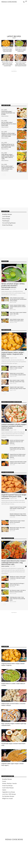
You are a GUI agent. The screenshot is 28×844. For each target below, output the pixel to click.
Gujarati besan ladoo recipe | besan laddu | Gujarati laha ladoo (7, 50)
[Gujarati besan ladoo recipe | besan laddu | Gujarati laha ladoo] (7, 43)
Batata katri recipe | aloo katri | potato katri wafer (17, 528)
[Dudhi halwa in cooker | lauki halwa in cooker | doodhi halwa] (21, 43)
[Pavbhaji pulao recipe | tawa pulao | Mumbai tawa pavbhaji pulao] (5, 598)
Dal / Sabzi (4, 109)
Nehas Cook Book (4, 116)
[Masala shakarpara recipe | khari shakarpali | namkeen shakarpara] (5, 515)
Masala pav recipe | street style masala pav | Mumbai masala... (17, 577)
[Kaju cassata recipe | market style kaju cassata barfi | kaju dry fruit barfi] (21, 57)
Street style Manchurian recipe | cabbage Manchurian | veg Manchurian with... (13, 562)
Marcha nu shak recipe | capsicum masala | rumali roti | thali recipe (8, 134)
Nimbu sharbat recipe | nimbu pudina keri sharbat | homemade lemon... (13, 285)
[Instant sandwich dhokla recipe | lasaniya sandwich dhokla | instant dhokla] (14, 414)
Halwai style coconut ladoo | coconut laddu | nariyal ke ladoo (7, 64)
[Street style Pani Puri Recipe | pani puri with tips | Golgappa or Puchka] (5, 585)
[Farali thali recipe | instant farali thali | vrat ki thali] (22, 112)
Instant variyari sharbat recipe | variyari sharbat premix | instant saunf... (18, 306)
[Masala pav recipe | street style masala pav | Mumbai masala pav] (5, 578)
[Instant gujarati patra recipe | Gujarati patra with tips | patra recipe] (5, 449)
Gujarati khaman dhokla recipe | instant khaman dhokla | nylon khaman (18, 456)
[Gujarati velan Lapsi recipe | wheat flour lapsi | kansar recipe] (5, 388)
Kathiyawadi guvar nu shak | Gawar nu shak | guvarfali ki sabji (7, 145)
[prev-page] (12, 69)
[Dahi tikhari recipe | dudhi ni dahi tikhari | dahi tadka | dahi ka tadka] (22, 156)
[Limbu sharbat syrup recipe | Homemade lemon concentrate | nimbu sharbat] (5, 299)
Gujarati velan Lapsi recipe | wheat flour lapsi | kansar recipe (18, 387)
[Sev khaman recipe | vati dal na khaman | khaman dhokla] (5, 592)
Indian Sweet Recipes (7, 47)
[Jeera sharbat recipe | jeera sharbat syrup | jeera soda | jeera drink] (5, 321)
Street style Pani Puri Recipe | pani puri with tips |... (17, 584)
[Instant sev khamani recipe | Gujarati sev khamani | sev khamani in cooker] (5, 442)
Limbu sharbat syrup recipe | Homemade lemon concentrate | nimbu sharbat (18, 299)
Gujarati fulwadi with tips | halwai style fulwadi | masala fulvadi (18, 507)
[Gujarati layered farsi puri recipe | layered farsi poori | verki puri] (14, 484)
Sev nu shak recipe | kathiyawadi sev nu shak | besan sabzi (8, 124)
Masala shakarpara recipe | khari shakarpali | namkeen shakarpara (18, 514)
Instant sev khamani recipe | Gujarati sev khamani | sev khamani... (17, 442)
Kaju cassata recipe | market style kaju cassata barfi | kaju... (17, 381)
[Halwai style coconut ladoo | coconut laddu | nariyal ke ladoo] (7, 57)
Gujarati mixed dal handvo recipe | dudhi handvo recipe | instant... (18, 462)
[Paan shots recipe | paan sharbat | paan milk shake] (5, 314)
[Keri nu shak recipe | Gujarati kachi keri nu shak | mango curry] (22, 167)
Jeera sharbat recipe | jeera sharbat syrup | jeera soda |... (17, 320)
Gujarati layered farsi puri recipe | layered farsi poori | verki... (13, 496)
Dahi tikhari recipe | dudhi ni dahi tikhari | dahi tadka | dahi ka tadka (7, 156)
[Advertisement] (14, 20)
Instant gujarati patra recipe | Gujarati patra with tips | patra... (17, 448)
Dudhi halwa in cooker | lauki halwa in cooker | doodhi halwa (20, 50)
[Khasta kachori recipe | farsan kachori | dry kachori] (5, 522)
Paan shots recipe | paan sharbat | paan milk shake (18, 313)
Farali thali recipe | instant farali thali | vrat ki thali (8, 113)
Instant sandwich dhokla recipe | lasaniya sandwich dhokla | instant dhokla (14, 426)
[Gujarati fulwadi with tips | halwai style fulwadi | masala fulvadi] (5, 508)
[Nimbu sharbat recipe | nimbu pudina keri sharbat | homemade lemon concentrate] (14, 273)
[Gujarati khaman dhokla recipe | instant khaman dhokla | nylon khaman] (5, 456)
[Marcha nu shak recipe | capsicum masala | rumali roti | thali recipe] (22, 134)
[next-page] (15, 69)
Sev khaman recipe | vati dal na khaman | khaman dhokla (18, 591)
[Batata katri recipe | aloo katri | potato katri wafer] (5, 529)
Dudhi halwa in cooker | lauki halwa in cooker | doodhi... (17, 367)
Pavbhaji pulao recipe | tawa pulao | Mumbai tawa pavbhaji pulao (17, 598)
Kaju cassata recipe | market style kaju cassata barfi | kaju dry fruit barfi (20, 64)
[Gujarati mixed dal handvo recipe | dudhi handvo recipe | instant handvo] (5, 463)
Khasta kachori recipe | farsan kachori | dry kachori (17, 521)
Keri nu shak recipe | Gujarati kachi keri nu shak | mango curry (7, 167)
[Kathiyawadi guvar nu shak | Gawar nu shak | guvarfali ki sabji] (22, 145)
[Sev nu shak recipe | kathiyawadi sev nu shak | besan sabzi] (22, 123)
